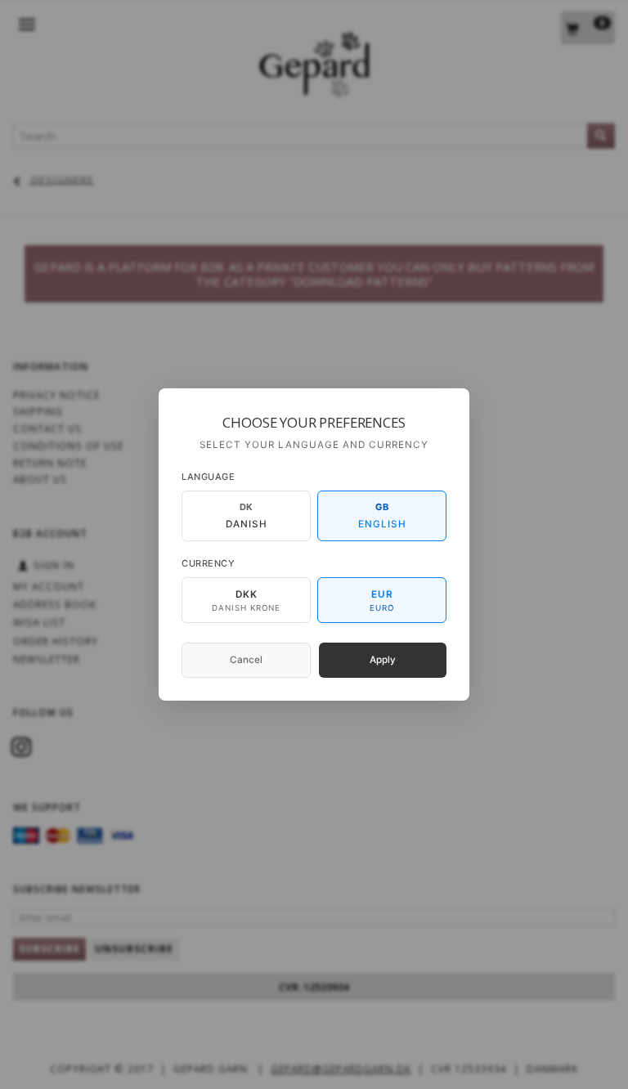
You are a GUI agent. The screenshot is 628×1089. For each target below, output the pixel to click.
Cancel (246, 660)
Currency (208, 563)
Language (208, 476)
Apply (383, 660)
